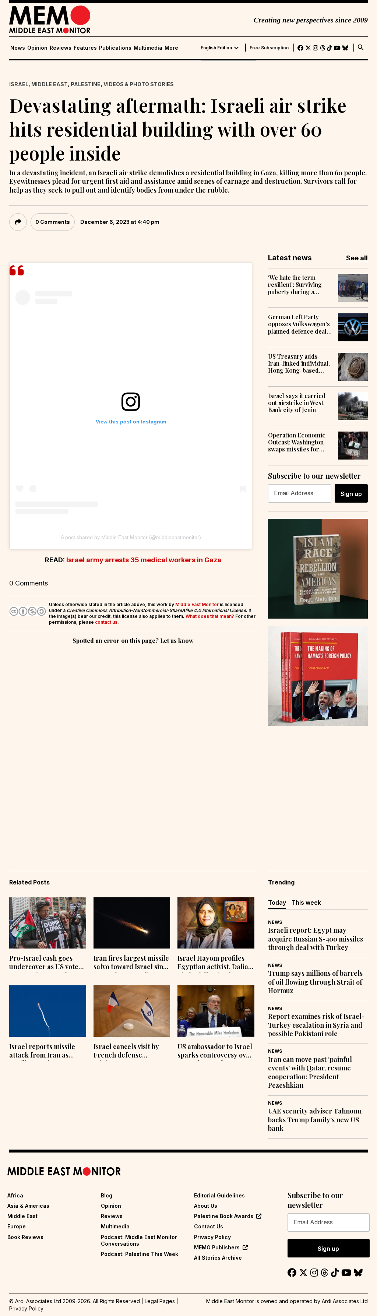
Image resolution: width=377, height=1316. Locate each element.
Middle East (49, 84)
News (17, 48)
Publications (115, 48)
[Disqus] (133, 747)
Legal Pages (160, 1301)
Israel (18, 84)
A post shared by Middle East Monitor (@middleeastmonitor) (131, 537)
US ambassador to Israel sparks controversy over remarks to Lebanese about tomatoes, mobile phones (215, 1051)
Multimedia (148, 48)
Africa (15, 1195)
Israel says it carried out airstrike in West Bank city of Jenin (296, 403)
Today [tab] (277, 902)
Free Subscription (269, 47)
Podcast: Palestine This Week (139, 1254)
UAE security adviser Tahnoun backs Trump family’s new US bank (315, 1120)
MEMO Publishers (217, 1247)
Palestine (86, 84)
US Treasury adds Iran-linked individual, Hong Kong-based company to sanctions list (299, 363)
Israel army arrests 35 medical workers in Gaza (143, 560)
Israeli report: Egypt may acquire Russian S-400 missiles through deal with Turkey (315, 939)
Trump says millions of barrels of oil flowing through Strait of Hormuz (315, 982)
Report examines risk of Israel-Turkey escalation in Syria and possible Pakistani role (316, 1025)
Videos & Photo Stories (138, 84)
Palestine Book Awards (223, 1216)
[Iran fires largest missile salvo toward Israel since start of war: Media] (132, 923)
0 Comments (52, 222)
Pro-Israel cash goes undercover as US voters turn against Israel (47, 963)
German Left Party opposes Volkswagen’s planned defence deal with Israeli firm (299, 324)
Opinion (37, 48)
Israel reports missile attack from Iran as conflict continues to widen (42, 1051)
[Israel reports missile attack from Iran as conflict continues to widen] (47, 1011)
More (171, 48)
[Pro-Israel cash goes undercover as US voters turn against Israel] (47, 923)
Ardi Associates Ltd (345, 1301)
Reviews (60, 48)
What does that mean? (210, 616)
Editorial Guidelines (219, 1195)
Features (85, 48)
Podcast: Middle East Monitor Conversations (139, 1240)
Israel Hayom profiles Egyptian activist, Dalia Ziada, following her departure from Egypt (212, 963)
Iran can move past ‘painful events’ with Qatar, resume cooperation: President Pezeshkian (310, 1072)
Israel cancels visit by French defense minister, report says (126, 1051)
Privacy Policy (212, 1237)
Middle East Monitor (197, 604)
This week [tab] (306, 902)
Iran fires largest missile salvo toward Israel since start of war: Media (132, 963)
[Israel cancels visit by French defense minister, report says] (132, 1011)
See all (357, 258)
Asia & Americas (28, 1206)
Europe (16, 1226)
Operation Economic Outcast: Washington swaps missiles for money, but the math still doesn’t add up (296, 442)
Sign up (351, 493)
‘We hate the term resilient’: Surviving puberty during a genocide (295, 284)
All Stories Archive (218, 1258)
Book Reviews (25, 1237)
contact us (106, 622)
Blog (106, 1195)
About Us (205, 1206)
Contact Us (208, 1226)
